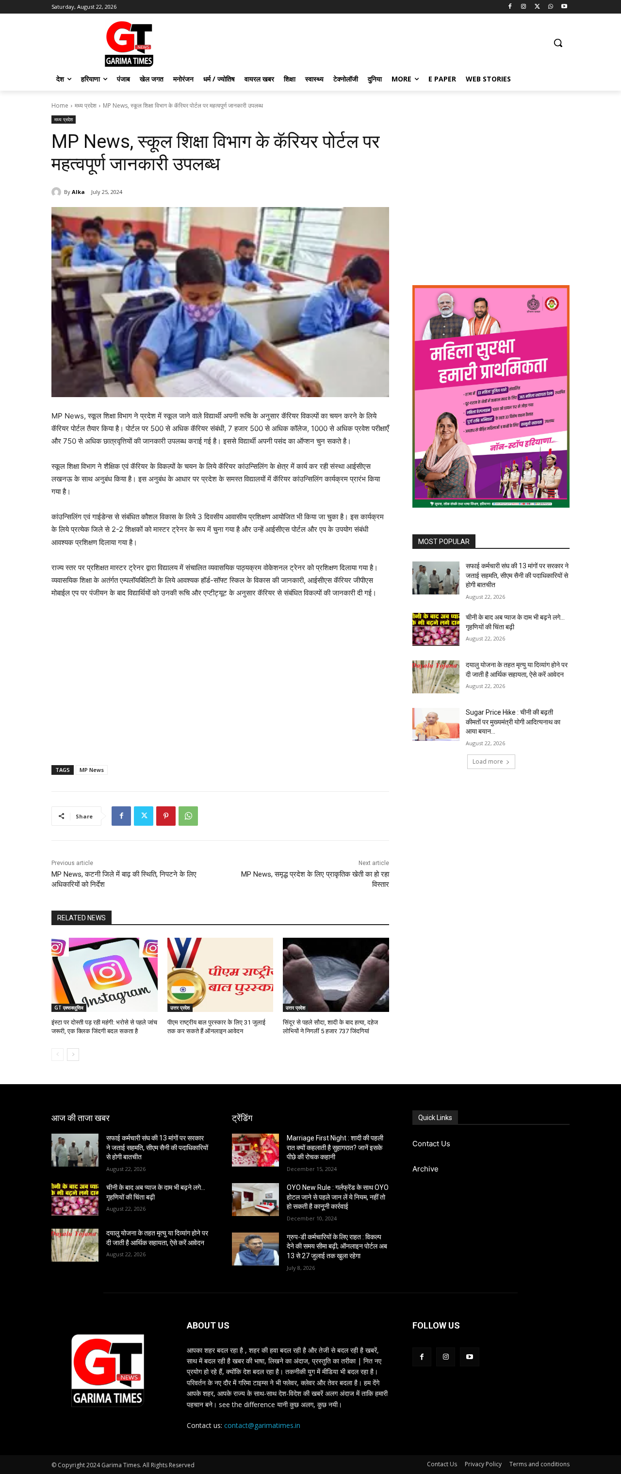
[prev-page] (57, 1054)
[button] (558, 42)
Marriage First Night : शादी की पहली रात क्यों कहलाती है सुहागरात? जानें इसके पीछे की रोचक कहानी (335, 1147)
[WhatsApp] (550, 7)
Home (59, 105)
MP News (92, 769)
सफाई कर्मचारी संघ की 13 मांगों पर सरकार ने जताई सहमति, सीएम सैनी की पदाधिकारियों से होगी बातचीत (517, 575)
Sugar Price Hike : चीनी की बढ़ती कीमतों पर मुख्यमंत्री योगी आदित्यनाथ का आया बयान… (513, 721)
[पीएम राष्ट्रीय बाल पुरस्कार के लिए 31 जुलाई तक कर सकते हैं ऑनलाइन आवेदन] (220, 975)
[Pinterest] (166, 816)
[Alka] (57, 192)
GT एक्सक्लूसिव (68, 1007)
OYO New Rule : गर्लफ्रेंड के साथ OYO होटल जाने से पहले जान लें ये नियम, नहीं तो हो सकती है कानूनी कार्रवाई (338, 1197)
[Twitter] (537, 7)
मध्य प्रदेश (86, 105)
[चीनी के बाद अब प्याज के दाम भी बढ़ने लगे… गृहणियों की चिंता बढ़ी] (435, 629)
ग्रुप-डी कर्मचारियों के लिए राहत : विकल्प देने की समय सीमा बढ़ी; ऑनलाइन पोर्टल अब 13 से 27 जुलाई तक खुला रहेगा (337, 1246)
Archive (425, 1168)
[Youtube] (564, 7)
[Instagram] (523, 7)
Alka (78, 191)
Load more (488, 761)
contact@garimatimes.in (262, 1425)
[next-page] (73, 1054)
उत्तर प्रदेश (180, 1007)
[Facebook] (510, 7)
